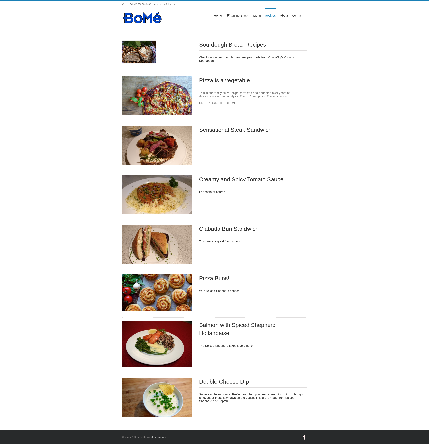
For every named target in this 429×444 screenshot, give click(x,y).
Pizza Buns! (214, 278)
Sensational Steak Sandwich (235, 130)
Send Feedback (158, 437)
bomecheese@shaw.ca (164, 4)
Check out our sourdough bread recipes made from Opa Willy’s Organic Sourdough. (247, 59)
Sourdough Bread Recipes (232, 44)
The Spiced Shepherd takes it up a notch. (227, 345)
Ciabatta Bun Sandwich (229, 229)
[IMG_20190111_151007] (157, 177)
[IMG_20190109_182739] (157, 127)
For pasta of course (212, 192)
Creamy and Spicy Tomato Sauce (241, 179)
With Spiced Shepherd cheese (219, 291)
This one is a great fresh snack (219, 241)
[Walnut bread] (139, 42)
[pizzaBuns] (157, 276)
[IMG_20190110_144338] (157, 226)
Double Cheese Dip (224, 381)
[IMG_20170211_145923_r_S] (157, 379)
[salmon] (157, 322)
